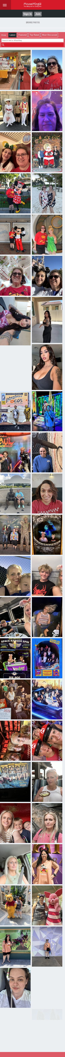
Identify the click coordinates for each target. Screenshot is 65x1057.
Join (38, 14)
